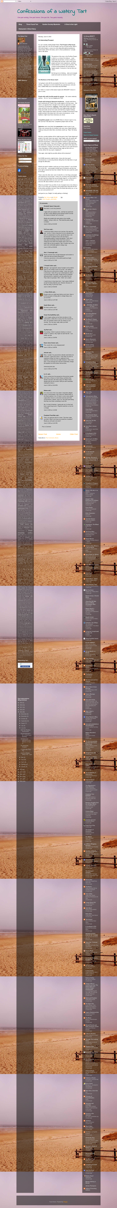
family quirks (29, 338)
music (24, 471)
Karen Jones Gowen (49, 343)
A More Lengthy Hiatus (91, 580)
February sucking (22, 342)
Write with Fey (90, 379)
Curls (23, 300)
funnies (29, 356)
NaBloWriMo (29, 472)
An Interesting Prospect (24, 746)
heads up (28, 384)
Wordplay (25, 647)
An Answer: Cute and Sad (92, 1079)
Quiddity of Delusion (91, 851)
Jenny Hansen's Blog (91, 717)
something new (28, 576)
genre (25, 361)
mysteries (22, 472)
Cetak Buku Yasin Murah (92, 915)
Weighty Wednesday (22, 640)
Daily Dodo (89, 913)
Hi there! (88, 1133)
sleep (27, 570)
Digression (24, 311)
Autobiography (89, 781)
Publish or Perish (91, 1078)
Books (30, 256)
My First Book (89, 590)
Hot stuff (30, 393)
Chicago (29, 275)
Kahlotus (27, 425)
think (19, 620)
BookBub (20, 256)
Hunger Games (25, 399)
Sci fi (23, 556)
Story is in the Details (91, 160)
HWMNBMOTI (21, 400)
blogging (20, 233)
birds (24, 222)
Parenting (21, 501)
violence (19, 633)
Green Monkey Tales (91, 584)
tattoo (29, 609)
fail (24, 336)
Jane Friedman (90, 177)
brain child (24, 259)
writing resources (25, 652)
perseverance (29, 505)
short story (25, 568)
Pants (30, 498)
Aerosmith (20, 188)
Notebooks (88, 1177)
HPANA (21, 395)
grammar (28, 372)
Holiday (19, 390)
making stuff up (22, 445)
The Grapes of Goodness (90, 830)
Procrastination (22, 521)
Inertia (29, 411)
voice (30, 634)
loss (22, 440)
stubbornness (27, 593)
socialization (20, 576)
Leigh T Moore (28, 432)
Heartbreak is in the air (91, 1042)
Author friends (28, 208)
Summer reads (21, 597)
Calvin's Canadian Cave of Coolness (91, 385)
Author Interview (22, 209)
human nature (27, 396)
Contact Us (88, 1155)
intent (19, 418)
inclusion (29, 407)
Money (29, 465)
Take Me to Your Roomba (92, 847)
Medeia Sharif (89, 1176)
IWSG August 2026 (90, 236)
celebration (21, 269)
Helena (46, 390)
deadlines (23, 303)
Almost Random (25, 191)
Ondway (29, 492)
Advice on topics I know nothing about (25, 186)
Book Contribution (22, 235)
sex (30, 565)
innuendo (27, 413)
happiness (20, 380)
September (24, 721)
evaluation (24, 332)
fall (18, 338)
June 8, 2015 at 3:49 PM (50, 347)
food (31, 349)
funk (25, 356)
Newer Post (42, 434)
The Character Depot (91, 415)
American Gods (24, 195)
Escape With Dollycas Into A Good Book (92, 148)
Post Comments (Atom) (52, 438)
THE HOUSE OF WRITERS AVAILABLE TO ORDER (92, 854)
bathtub (30, 216)
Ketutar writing (90, 344)
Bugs (30, 260)
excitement (25, 334)
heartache (25, 386)
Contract (29, 288)
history (19, 389)
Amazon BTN (28, 194)
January (19, 422)
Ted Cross (47, 229)
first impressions (27, 346)
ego (30, 324)
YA (27, 654)
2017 (21, 707)
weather (26, 637)
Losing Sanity (89, 970)
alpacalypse (20, 192)
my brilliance (29, 471)
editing (26, 322)
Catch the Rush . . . (91, 1170)
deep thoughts (22, 306)
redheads (28, 541)
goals (24, 368)
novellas (21, 489)
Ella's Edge (89, 573)
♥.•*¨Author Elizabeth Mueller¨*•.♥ (91, 267)
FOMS (25, 349)
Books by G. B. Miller (92, 439)
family (22, 338)
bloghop (28, 233)
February (23, 764)
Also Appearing (28, 192)
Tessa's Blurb (89, 951)
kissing (29, 428)
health (19, 386)
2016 (21, 709)
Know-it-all (20, 429)
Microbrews (20, 461)
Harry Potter (28, 383)
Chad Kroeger (21, 270)
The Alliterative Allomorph (90, 1060)
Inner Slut (20, 413)
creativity (19, 297)
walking (24, 636)
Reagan (22, 540)
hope (24, 392)
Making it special (27, 443)
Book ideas (23, 240)
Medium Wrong (28, 454)
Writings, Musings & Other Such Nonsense (92, 458)
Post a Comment (46, 426)
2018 (21, 705)
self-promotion (21, 559)
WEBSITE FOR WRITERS (92, 1048)
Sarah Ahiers (47, 305)
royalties (29, 552)
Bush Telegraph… (90, 1127)
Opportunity (21, 495)
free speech (24, 352)
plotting (23, 511)
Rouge (24, 552)
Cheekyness (89, 674)
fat (31, 339)
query (19, 534)
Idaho (25, 403)
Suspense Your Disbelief (90, 794)
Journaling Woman (91, 313)
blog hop (27, 229)
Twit (31, 624)
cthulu (19, 300)
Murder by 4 (89, 333)
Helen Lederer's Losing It (92, 1035)
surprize (19, 602)
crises (25, 297)
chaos (19, 272)
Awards (20, 212)
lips (28, 436)
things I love (28, 619)
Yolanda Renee (22, 655)
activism (25, 184)
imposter (27, 406)
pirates (29, 508)
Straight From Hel (91, 752)
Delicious (21, 307)
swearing (29, 602)
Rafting (19, 537)
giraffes (29, 362)
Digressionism (21, 312)
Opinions (29, 494)
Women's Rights (27, 646)
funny (19, 358)
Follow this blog (25, 666)
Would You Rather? (90, 520)
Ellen (31, 325)
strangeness (28, 589)
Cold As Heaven (90, 779)
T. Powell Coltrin (48, 265)
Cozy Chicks (89, 507)
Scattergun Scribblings (92, 235)
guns (29, 378)
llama (19, 439)
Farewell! (88, 514)
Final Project (89, 1166)
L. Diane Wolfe (48, 292)
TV (24, 624)
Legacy (20, 432)
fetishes (28, 344)
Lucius (31, 440)
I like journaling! (89, 315)
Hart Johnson (23, 43)
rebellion (19, 541)
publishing (26, 527)
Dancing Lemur (26, 302)
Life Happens (89, 422)
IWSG (19, 421)
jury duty (20, 425)
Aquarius (29, 202)
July (22, 725)
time (25, 620)
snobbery (20, 573)
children (28, 276)
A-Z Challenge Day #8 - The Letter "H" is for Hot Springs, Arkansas (91, 992)
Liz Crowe (29, 438)
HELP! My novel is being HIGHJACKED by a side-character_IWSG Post (92, 356)
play (30, 510)
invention (30, 418)
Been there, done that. (92, 1090)
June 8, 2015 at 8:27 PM (50, 369)
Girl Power (20, 363)
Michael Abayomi (25, 458)
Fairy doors (28, 336)
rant (25, 539)
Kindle (24, 428)
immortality (20, 406)
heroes (31, 386)
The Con (30, 614)
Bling (27, 224)
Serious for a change (22, 565)
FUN (29, 355)
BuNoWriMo (21, 262)
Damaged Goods (90, 832)
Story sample (21, 587)
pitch (19, 510)
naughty (28, 484)
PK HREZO (89, 837)
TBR (23, 610)
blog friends (27, 227)
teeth (29, 612)
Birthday (29, 222)
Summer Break (89, 295)
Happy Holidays (27, 380)
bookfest (25, 256)
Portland (22, 514)
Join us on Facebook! (91, 509)
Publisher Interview (22, 525)
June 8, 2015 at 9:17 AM (50, 260)
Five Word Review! (90, 966)
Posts (21, 159)
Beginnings (22, 219)
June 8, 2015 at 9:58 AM (50, 287)
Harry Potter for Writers (92, 554)
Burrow (30, 262)
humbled (19, 397)
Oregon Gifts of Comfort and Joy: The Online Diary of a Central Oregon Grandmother (92, 986)
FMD (29, 348)
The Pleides (26, 617)
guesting (20, 378)
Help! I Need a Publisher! (89, 712)
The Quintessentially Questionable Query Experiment (91, 743)
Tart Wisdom (29, 607)
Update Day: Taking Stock (92, 591)
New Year (28, 485)
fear (29, 341)
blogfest (27, 230)
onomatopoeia (21, 494)
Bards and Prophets (91, 998)
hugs (19, 396)
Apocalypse (21, 202)
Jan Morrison (89, 275)
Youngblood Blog (91, 362)
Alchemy (27, 189)
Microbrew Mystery (23, 459)
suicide (27, 596)
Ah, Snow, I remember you (92, 1116)
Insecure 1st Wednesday (90, 79)
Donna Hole (89, 879)
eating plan (21, 320)
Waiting (19, 636)
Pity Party (25, 510)
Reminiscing (28, 545)
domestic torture (29, 315)
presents (19, 518)
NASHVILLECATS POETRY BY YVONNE (92, 934)
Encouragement (27, 328)
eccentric (29, 320)
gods (19, 369)
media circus (29, 452)
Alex (31, 189)
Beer (27, 218)
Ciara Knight (89, 409)
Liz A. (45, 374)
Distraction (28, 313)
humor (30, 397)
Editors (25, 324)
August (23, 723)
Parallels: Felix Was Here (24, 499)
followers (19, 349)
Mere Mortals (29, 457)
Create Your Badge (22, 172)
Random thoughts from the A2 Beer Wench (92, 803)
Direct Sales (29, 312)
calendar (19, 266)
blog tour (20, 230)
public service (29, 523)
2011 (21, 776)
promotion (22, 523)
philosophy (53, 199)
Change (29, 270)
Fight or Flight (25, 345)
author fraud (20, 208)
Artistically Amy (90, 1137)
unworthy (30, 629)
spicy (30, 579)
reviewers (23, 549)
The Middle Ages (90, 1159)
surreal (24, 602)
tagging (19, 603)
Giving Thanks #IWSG (91, 909)
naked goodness (22, 475)
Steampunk (20, 586)
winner (25, 644)
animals (30, 196)
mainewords (89, 446)
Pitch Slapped (90, 658)
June (22, 728)
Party (29, 501)
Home (58, 434)
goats (29, 368)
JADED (29, 421)
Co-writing (20, 282)
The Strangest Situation (89, 871)
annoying (29, 199)
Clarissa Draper (90, 1070)
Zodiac (29, 655)
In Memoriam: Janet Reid (92, 429)
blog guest (20, 228)
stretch (24, 592)
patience (19, 502)
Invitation (29, 419)
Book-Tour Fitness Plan (25, 254)
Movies (28, 468)
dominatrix (22, 316)
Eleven (19, 325)
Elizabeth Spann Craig (50, 206)
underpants (21, 627)
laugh (19, 431)
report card (26, 546)
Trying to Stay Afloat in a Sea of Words (92, 546)
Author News (26, 211)
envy (24, 331)
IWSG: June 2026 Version (92, 301)
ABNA (19, 184)
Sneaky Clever (26, 572)
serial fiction (23, 562)
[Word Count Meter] (89, 44)
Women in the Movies (91, 340)
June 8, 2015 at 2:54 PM (50, 337)
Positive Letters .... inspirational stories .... (92, 258)
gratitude (20, 375)
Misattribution (28, 462)
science (29, 556)
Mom (25, 465)
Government (20, 372)
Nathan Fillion (24, 482)
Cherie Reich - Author (92, 578)
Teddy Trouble (21, 612)
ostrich (25, 496)
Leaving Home (89, 453)
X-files (23, 654)
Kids (20, 428)
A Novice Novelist (91, 1033)
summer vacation (27, 599)
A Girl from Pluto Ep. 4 (91, 380)
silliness (22, 570)
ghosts (24, 362)
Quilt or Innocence (28, 534)
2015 (21, 712)
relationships (27, 543)
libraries (26, 435)
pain (26, 498)
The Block (88, 1018)
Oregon (20, 496)
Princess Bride (27, 518)
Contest (22, 288)
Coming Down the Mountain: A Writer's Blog (91, 283)
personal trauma (22, 507)
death (29, 303)
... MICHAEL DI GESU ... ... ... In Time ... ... (92, 305)
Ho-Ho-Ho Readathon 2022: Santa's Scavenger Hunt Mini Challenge (92, 470)
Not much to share (90, 1013)
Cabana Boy (27, 265)
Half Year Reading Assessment (25, 730)
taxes (19, 610)
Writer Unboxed (90, 159)
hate (22, 384)
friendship (20, 355)
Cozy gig (27, 292)
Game (26, 358)
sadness (28, 553)
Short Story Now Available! (92, 186)
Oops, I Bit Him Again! (91, 866)
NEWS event (26, 487)
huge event (28, 395)
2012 (21, 774)
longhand (26, 439)
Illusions (28, 404)
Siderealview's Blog (91, 396)
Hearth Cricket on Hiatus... (92, 618)
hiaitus (29, 387)
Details (26, 309)
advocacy (28, 187)
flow (24, 348)
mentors (23, 457)
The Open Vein (90, 1003)
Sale (19, 555)
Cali (24, 266)
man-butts (20, 448)
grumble (29, 375)
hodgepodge (27, 389)
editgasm (20, 322)
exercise (21, 335)
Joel (25, 424)
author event (27, 206)
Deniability (20, 309)
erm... (19, 332)
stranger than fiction (22, 590)
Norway (30, 488)
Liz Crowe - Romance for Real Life (92, 958)
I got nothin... (30, 400)
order (29, 495)
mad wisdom (23, 442)
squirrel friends (28, 583)
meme (21, 455)
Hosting (25, 393)
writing (20, 651)
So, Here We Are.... (90, 904)
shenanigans (25, 566)
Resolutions (21, 548)
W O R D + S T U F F (91, 1132)
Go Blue (27, 366)
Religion (20, 544)
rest (18, 549)
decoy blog (30, 305)
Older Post (74, 434)
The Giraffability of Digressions (91, 773)
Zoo (86, 1092)
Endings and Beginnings (24, 329)
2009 (21, 781)
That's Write (89, 894)
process (30, 520)
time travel (28, 622)
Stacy (19, 585)
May (22, 757)
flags (19, 348)
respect (29, 548)
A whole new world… (91, 654)
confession (20, 285)
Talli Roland (89, 919)
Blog (20, 24)
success (19, 595)
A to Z (26, 182)
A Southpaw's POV (91, 433)
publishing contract (23, 528)
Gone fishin (25, 369)
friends (28, 353)
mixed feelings (25, 464)
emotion (19, 328)
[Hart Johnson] (19, 171)
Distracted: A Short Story (27, 29)
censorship (28, 269)
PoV (30, 515)
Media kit (21, 454)
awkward (29, 214)
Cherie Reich (22, 275)
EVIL (29, 332)
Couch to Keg (21, 290)
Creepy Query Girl (91, 902)
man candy (28, 446)
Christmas (20, 278)
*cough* (19, 178)
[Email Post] (61, 197)
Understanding (29, 627)
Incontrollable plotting (22, 409)
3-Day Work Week (27, 179)
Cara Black (23, 267)
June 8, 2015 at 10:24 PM (50, 385)
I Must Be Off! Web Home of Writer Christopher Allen (91, 603)
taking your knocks (28, 604)
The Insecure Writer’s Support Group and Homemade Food (91, 214)
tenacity (19, 613)
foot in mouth (23, 351)
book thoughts (46, 199)
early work (28, 319)
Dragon (22, 319)
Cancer (29, 266)
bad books (20, 215)
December (24, 714)
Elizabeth (25, 325)
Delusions (27, 307)
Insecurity (28, 416)
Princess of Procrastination (90, 1097)
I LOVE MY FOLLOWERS (25, 402)
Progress (30, 521)
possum (19, 515)
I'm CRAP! (20, 403)
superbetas (20, 600)
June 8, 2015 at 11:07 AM (50, 300)
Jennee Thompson (91, 1186)
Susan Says (89, 299)
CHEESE (30, 273)
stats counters (26, 585)
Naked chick (24, 474)
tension (25, 613)
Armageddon (20, 204)
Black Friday (20, 224)
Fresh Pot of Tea (90, 825)
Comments (23, 161)
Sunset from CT (89, 1171)
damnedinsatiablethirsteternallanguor (92, 724)
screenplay (20, 558)
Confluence (21, 286)
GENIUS (19, 361)
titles (22, 623)
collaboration (27, 282)
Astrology (30, 204)
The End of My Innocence (92, 586)
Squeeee (20, 583)
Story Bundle (28, 586)
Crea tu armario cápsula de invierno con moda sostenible (92, 814)
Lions (25, 436)
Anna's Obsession (91, 339)
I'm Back (88, 634)
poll (31, 513)
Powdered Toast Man (50, 415)
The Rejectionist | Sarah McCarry (90, 786)
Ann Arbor (25, 198)
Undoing (21, 629)
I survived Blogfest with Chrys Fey (91, 84)
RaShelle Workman (91, 865)
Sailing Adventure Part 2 (92, 410)
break (30, 259)
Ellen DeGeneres (23, 327)
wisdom (30, 644)
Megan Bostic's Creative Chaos (90, 609)
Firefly (31, 345)
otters (30, 496)
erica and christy (90, 699)
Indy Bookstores (21, 411)
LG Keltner (20, 433)
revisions (19, 551)
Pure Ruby (88, 388)
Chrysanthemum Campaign (25, 279)
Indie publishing (26, 410)
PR (24, 517)
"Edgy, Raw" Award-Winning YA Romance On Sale (92, 897)
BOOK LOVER (90, 326)
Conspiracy (29, 286)
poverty (19, 517)
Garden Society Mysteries (51, 24)
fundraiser (20, 356)
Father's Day (23, 341)
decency (24, 305)
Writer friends (27, 649)
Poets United (89, 574)
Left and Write (89, 965)
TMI (26, 623)
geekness (29, 359)
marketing (29, 449)
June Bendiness (90, 1149)
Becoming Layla (90, 1153)
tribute (31, 623)
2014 (21, 769)
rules (19, 553)
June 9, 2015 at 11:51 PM (50, 423)
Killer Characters (90, 513)
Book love (27, 241)
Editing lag (20, 324)
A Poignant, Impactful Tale (92, 416)
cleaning (29, 280)
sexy (19, 566)
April (22, 759)
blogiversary (20, 234)
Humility (25, 397)
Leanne (24, 431)
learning (29, 431)
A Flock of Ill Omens (23, 181)
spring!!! (28, 582)
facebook (20, 336)
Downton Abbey (21, 318)
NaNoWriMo (28, 480)
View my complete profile (24, 77)
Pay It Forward (27, 502)
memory (26, 455)
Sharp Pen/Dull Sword (92, 638)
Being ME (26, 221)
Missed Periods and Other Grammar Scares (92, 1025)
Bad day (27, 215)
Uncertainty (30, 626)
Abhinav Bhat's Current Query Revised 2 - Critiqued (91, 747)
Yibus (31, 654)
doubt (29, 316)
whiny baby (25, 643)
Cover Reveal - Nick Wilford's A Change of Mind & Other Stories (91, 1007)
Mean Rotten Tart (21, 452)
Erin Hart (29, 331)
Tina (19, 623)
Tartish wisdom (23, 609)
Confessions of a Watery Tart (52, 12)
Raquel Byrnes (90, 538)
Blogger (65, 1201)
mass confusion (24, 451)
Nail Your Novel (90, 164)
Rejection (20, 543)
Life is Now (88, 695)
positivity (28, 514)
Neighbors (20, 485)
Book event (20, 238)
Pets (29, 507)
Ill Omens (20, 404)
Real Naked (28, 540)
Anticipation (27, 201)
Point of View (21, 513)
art (25, 204)
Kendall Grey (29, 426)
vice (30, 632)
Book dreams (28, 237)
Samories (25, 555)
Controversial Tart (21, 289)
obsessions (29, 489)
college (19, 283)
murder (19, 471)
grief (25, 375)
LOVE (26, 440)
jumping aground (90, 820)
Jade (25, 421)
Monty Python (22, 467)
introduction (24, 418)
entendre (20, 331)
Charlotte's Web (90, 859)
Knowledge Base (27, 429)
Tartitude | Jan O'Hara (92, 622)
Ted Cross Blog (90, 531)
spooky (19, 580)
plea (19, 511)
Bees (31, 218)
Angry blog (24, 196)
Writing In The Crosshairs (90, 352)
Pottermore (25, 515)
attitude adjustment (24, 205)
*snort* (26, 178)
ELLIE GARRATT (90, 642)
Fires (20, 346)
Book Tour (28, 251)
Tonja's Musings (90, 694)
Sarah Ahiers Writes (91, 757)
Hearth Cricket (90, 617)
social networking (23, 575)
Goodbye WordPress (91, 435)
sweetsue (88, 1120)
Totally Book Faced (90, 999)
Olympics (24, 492)
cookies (29, 289)
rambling (27, 537)
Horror (29, 392)
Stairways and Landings (90, 1104)
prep (29, 517)
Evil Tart (19, 334)
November (24, 716)
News (19, 487)
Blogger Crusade (23, 231)
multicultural (28, 469)
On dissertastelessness (91, 775)
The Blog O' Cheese (91, 319)
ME (30, 451)
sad (23, 553)
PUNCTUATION (21, 530)
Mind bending (28, 461)
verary (25, 630)
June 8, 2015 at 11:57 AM (50, 309)
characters (25, 272)
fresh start (22, 353)
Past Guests (87, 128)
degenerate (30, 306)
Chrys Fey (28, 278)
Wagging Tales (90, 1046)
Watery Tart (30, 636)
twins (28, 624)
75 (86, 527)
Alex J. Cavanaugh (49, 252)
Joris (29, 424)
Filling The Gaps (90, 1160)
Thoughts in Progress (92, 483)
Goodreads (27, 371)
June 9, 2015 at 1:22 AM (50, 410)
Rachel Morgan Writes (92, 1052)
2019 (21, 702)
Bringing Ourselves (22, 260)
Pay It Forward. (23, 504)
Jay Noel (46, 329)
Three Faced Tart (32, 24)
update (20, 630)
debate (19, 305)
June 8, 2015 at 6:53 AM (50, 224)
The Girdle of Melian (91, 185)
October (23, 718)
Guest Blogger (23, 377)
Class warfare (23, 280)
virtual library (25, 633)
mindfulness (20, 462)
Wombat (21, 646)
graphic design (27, 373)
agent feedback (28, 188)
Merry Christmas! (90, 1122)
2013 (21, 772)
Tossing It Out (90, 219)
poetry (29, 511)
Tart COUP (22, 607)
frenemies (30, 352)
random (20, 539)
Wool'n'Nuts (89, 1126)
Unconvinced (89, 675)
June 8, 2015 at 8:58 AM (50, 247)
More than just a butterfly (92, 861)
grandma (20, 373)
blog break (24, 225)
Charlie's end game (90, 682)
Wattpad (21, 637)
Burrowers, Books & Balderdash (91, 1147)
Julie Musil (89, 908)
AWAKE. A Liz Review (91, 961)
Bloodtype (28, 234)
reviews (29, 549)
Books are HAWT (25, 257)
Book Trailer (23, 253)
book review (29, 248)
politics (27, 513)
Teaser (28, 610)
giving (26, 363)
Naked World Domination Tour (25, 479)
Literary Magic (90, 811)
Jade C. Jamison (90, 240)
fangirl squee (22, 339)
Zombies (19, 657)
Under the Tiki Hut (91, 420)
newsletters (20, 488)
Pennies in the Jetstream (90, 1114)
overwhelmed (20, 498)
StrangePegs (89, 476)
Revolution (25, 551)
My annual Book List (91, 447)
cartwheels (30, 267)
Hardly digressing (22, 381)
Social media (27, 573)
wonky (19, 647)
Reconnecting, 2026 (91, 335)
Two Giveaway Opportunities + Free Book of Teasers (92, 626)
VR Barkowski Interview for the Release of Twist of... (26, 741)
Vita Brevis (89, 886)
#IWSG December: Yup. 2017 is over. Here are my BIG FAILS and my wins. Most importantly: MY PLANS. (92, 704)
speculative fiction (22, 579)
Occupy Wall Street (24, 491)
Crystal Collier (28, 299)
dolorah (46, 352)
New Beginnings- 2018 (91, 690)
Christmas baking (90, 821)
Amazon (21, 194)
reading (30, 539)
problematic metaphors (22, 520)
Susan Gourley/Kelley (50, 315)
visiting (24, 634)
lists (23, 438)
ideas (30, 403)
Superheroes (28, 600)
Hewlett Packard (22, 387)
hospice (19, 393)
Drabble (30, 318)
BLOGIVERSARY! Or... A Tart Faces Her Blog (26, 735)
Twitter (20, 626)
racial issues (28, 536)
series (29, 563)
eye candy (28, 335)
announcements (21, 199)
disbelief (21, 313)
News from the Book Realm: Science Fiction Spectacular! (91, 646)
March (23, 762)
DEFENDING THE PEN (92, 190)
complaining (27, 283)
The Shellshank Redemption (90, 293)
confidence (28, 285)
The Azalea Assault (25, 614)
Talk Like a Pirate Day (24, 606)
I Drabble (88, 248)
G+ (22, 358)
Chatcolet (25, 273)
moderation (20, 465)
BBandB (21, 218)
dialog (31, 309)
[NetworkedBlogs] (25, 663)
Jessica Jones (26, 422)
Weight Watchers (26, 639)
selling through (29, 560)
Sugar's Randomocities (92, 1012)
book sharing (24, 249)
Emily (30, 327)
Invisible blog (22, 419)
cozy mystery (21, 293)
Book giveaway (29, 238)
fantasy (28, 339)
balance (25, 216)
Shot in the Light (27, 569)
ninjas (25, 488)
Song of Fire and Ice (24, 578)
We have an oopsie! (90, 979)
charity (19, 273)
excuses (30, 334)
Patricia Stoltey (90, 978)
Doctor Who (20, 315)
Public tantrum (24, 524)
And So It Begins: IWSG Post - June (26, 753)
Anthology (20, 201)
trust (20, 624)
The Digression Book (24, 616)
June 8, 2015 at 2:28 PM (50, 324)
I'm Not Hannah (90, 451)
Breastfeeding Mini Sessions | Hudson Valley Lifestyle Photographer (92, 1141)
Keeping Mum (21, 426)
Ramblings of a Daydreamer (90, 466)
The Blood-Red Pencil (92, 372)
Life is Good (89, 1083)
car (18, 267)
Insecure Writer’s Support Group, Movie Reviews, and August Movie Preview (92, 229)
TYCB (25, 626)
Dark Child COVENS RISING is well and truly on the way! (91, 1108)
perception (20, 505)
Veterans (24, 632)
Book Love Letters (22, 243)
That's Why (89, 392)
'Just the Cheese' (90, 519)
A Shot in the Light (71, 24)
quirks (21, 536)
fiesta (19, 345)
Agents (21, 189)
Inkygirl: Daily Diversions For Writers (92, 499)
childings (20, 276)
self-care (28, 558)
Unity (26, 629)
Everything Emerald (91, 1164)
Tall (31, 606)
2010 (21, 779)
